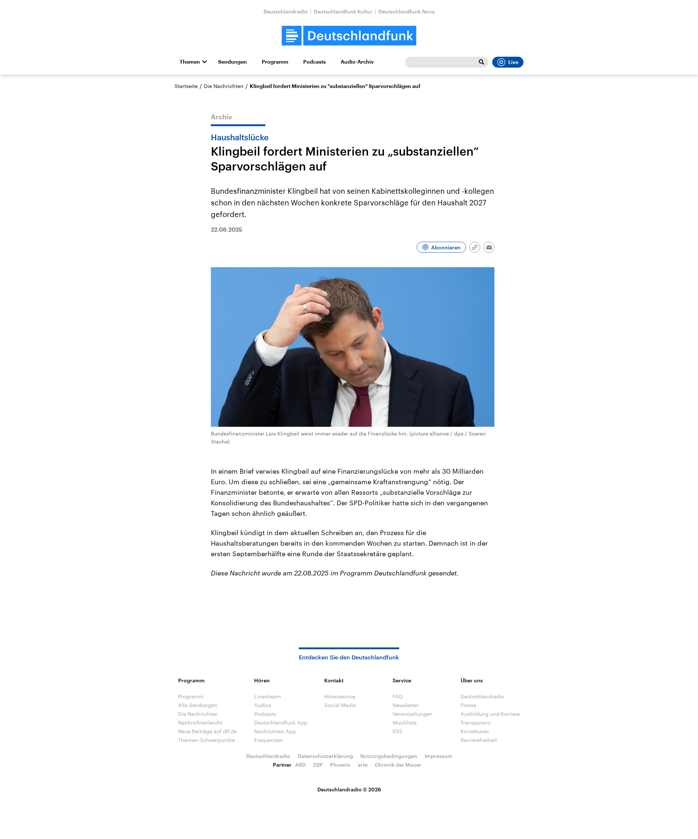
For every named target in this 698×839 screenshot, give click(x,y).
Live (513, 62)
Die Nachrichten (224, 86)
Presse (468, 705)
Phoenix (340, 765)
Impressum (438, 756)
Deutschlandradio (286, 11)
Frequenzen (268, 740)
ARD (300, 765)
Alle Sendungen (197, 705)
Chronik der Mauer (398, 765)
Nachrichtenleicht (200, 722)
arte (363, 765)
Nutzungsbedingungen (388, 756)
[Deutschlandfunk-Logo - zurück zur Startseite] (349, 36)
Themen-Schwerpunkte (206, 740)
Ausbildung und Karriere (490, 714)
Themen (190, 61)
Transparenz (475, 722)
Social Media (340, 705)
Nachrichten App (275, 731)
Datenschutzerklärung (325, 756)
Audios (262, 705)
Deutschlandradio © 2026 (349, 789)
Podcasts (314, 61)
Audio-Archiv (357, 61)
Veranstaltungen (413, 714)
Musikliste (405, 722)
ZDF (318, 765)
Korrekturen (475, 731)
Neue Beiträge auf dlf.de (207, 731)
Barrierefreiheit (479, 740)
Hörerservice (339, 696)
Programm (275, 61)
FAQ (398, 696)
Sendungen (232, 61)
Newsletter (405, 705)
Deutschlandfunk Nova (406, 11)
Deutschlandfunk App (280, 722)
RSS (397, 731)
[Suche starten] (481, 62)
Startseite (186, 86)
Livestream (267, 696)
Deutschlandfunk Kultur (343, 11)
